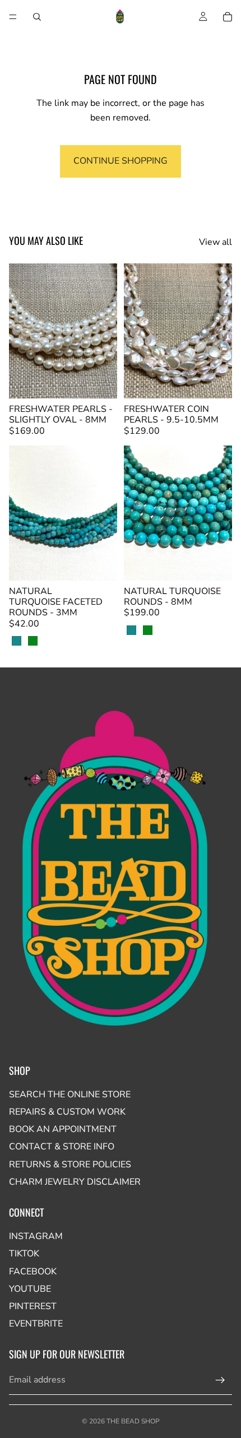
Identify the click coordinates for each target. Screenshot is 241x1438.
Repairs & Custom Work (67, 1112)
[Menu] (13, 17)
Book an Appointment (63, 1129)
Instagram (36, 1236)
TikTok (24, 1253)
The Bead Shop (133, 1421)
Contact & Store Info (61, 1146)
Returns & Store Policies (70, 1164)
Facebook (33, 1271)
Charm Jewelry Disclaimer (75, 1182)
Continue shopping (120, 161)
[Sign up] (220, 1380)
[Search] (37, 16)
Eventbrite (36, 1324)
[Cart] (227, 16)
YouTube (30, 1289)
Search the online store (70, 1094)
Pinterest (33, 1306)
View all (215, 242)
